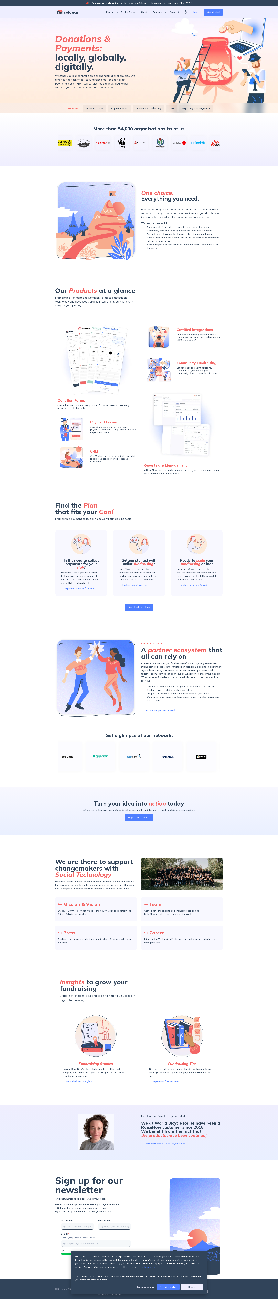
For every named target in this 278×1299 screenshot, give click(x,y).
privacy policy (148, 1267)
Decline (191, 1287)
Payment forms (119, 108)
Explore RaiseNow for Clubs (79, 588)
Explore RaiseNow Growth (194, 584)
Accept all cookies (168, 1287)
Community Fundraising (148, 108)
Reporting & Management (196, 108)
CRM (171, 108)
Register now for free (139, 817)
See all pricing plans (139, 607)
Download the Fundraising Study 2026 (171, 3)
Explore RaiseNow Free (134, 584)
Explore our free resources (166, 1081)
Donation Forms (94, 108)
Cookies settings (145, 1287)
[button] (112, 12)
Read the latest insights (79, 1081)
